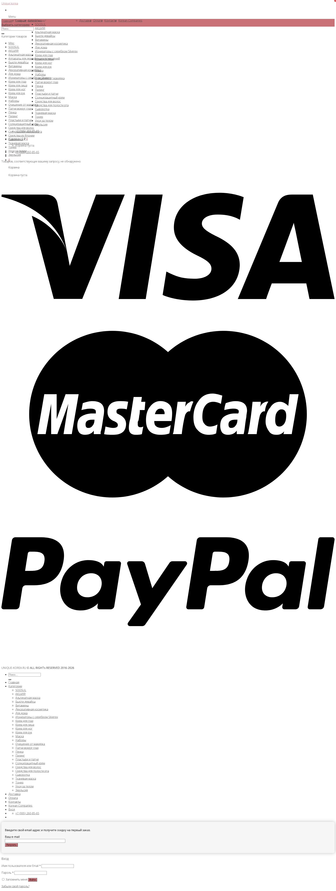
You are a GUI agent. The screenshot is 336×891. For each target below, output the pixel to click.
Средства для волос (21, 128)
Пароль (7, 873)
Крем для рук (16, 93)
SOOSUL (13, 47)
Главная (6, 21)
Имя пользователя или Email (21, 866)
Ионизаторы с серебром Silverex (29, 78)
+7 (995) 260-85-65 (27, 152)
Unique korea (9, 3)
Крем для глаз (17, 81)
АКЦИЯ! (13, 51)
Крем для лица (17, 85)
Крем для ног (16, 89)
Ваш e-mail (12, 837)
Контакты (14, 802)
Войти (32, 879)
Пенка (12, 112)
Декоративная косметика (24, 70)
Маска (12, 97)
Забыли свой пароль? (15, 886)
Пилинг (13, 116)
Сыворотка (15, 139)
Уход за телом (17, 151)
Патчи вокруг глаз (19, 108)
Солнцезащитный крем (23, 124)
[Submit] (2, 33)
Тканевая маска (18, 143)
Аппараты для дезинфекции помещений (34, 58)
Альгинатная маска (20, 55)
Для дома (14, 74)
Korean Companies (20, 806)
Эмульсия (14, 155)
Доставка (14, 794)
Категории (15, 686)
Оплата (13, 798)
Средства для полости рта (25, 132)
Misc (11, 43)
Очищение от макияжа (23, 105)
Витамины (15, 66)
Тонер (12, 147)
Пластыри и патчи (20, 120)
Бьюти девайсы (18, 62)
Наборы (13, 101)
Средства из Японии (21, 135)
